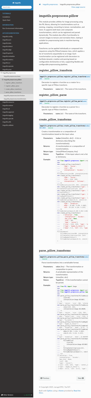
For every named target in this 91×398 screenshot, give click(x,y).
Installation (6, 17)
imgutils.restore (8, 105)
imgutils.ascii (7, 40)
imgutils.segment (8, 112)
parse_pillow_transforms (13, 92)
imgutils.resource (8, 102)
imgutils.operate (8, 66)
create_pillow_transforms (14, 89)
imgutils (17, 3)
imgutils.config (7, 36)
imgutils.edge (7, 50)
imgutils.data (7, 43)
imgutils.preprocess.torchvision (14, 95)
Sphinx (49, 391)
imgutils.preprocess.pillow (13, 80)
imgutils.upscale (8, 118)
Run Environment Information (13, 28)
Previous (45, 378)
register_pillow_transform (14, 83)
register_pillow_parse (12, 86)
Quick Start (6, 20)
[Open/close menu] (1, 73)
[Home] (40, 4)
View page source (78, 7)
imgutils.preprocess (9, 73)
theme (61, 391)
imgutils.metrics (8, 59)
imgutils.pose (7, 69)
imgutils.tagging (8, 115)
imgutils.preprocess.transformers (15, 99)
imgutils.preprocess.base (12, 76)
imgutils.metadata (9, 56)
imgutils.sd (6, 109)
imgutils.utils (7, 122)
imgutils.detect (8, 46)
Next (80, 378)
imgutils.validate (8, 125)
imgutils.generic (8, 53)
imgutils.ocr (6, 63)
